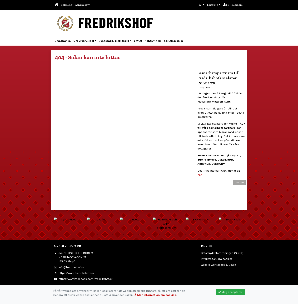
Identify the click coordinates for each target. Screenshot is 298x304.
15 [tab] (169, 234)
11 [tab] (149, 234)
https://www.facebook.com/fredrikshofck (85, 279)
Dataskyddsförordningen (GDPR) (222, 253)
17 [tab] (180, 234)
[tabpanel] (67, 219)
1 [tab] (97, 234)
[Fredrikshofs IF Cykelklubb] (106, 22)
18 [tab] (185, 234)
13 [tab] (159, 234)
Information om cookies (216, 258)
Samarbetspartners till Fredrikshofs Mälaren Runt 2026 (218, 77)
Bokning (66, 4)
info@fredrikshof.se (71, 267)
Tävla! (138, 40)
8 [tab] (133, 234)
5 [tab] (118, 234)
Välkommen (63, 40)
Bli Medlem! (235, 4)
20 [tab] (195, 234)
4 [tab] (113, 234)
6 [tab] (123, 234)
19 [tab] (190, 234)
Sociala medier (173, 40)
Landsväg (81, 4)
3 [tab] (107, 234)
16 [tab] (175, 234)
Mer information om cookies (156, 295)
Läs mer (239, 182)
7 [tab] (128, 234)
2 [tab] (102, 234)
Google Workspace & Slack (218, 264)
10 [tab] (144, 234)
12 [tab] (154, 234)
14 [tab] (164, 234)
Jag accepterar (231, 292)
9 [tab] (138, 234)
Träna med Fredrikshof (114, 40)
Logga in (212, 4)
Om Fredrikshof (83, 40)
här (199, 174)
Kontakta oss (153, 40)
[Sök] (202, 4)
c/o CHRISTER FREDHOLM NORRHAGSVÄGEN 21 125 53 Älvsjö (75, 257)
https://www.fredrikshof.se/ (76, 273)
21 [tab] (200, 234)
